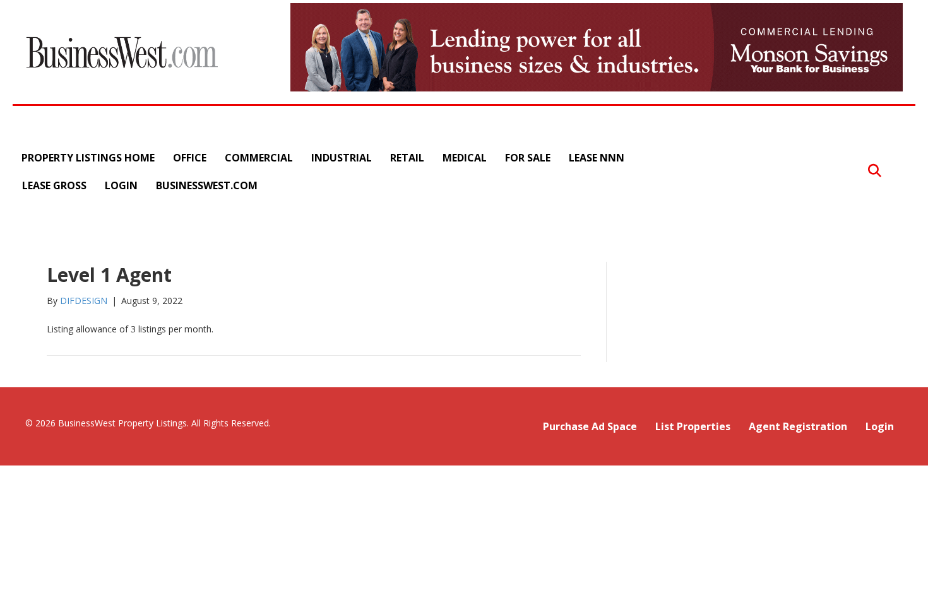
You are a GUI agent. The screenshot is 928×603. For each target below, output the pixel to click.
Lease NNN (596, 158)
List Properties (692, 426)
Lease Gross (54, 185)
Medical (465, 158)
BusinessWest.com (207, 185)
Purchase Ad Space (590, 426)
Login (121, 185)
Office (189, 158)
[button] (874, 171)
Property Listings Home (88, 158)
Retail (407, 158)
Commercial (259, 158)
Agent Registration (798, 426)
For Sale (527, 158)
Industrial (341, 158)
